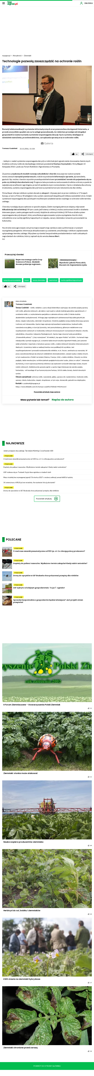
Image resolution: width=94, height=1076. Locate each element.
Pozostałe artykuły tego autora (47, 392)
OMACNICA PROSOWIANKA (12, 280)
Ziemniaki (27, 56)
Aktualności (17, 56)
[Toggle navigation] (3, 3)
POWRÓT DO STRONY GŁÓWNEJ (47, 1066)
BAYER (27, 280)
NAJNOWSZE (15, 443)
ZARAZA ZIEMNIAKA (39, 280)
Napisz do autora (63, 399)
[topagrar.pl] (12, 3)
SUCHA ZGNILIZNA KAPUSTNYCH (71, 280)
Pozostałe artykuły (44, 498)
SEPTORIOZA (53, 280)
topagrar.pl (6, 56)
